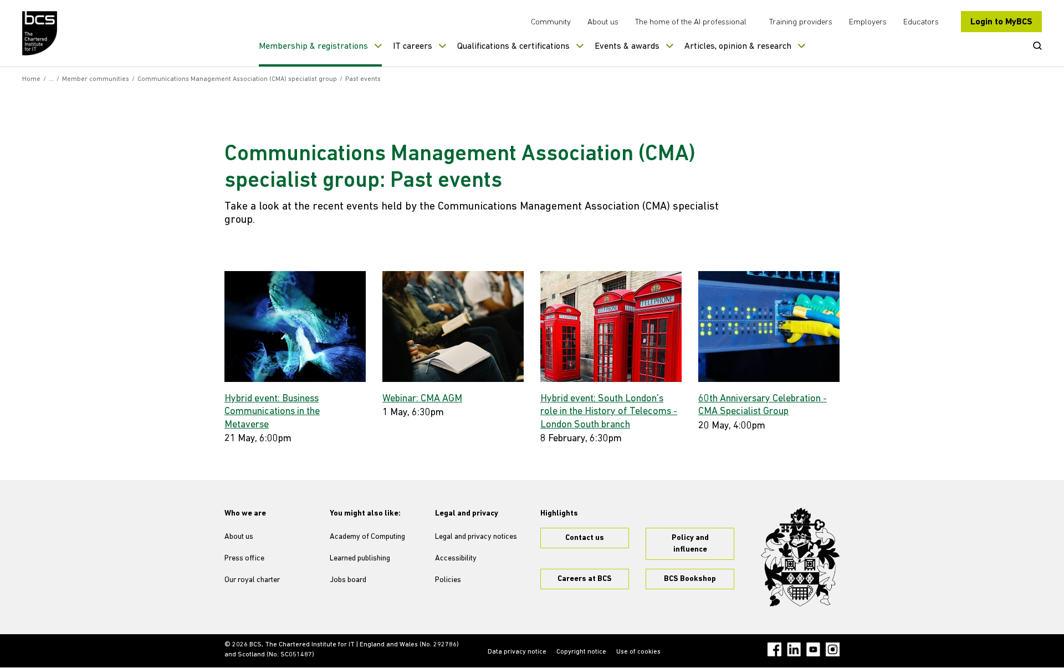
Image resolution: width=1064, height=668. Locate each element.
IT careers (412, 46)
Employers (868, 22)
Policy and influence (690, 544)
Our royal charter (252, 580)
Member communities (95, 79)
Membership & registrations (313, 46)
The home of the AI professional (690, 22)
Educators (921, 22)
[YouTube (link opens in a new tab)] (813, 649)
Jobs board (348, 580)
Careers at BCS (584, 579)
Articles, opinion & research (737, 46)
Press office (244, 558)
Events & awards (627, 46)
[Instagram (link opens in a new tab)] (833, 649)
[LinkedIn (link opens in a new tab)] (794, 649)
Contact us (584, 538)
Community (551, 22)
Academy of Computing (367, 537)
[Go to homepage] (40, 33)
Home (31, 79)
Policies (448, 580)
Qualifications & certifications (513, 46)
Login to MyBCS (1001, 22)
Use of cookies (638, 652)
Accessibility (456, 558)
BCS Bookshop (690, 579)
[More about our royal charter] (800, 557)
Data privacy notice (517, 652)
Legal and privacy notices (476, 537)
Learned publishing (360, 558)
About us (602, 22)
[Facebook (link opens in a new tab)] (774, 649)
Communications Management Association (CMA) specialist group (237, 79)
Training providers (800, 22)
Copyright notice (581, 652)
